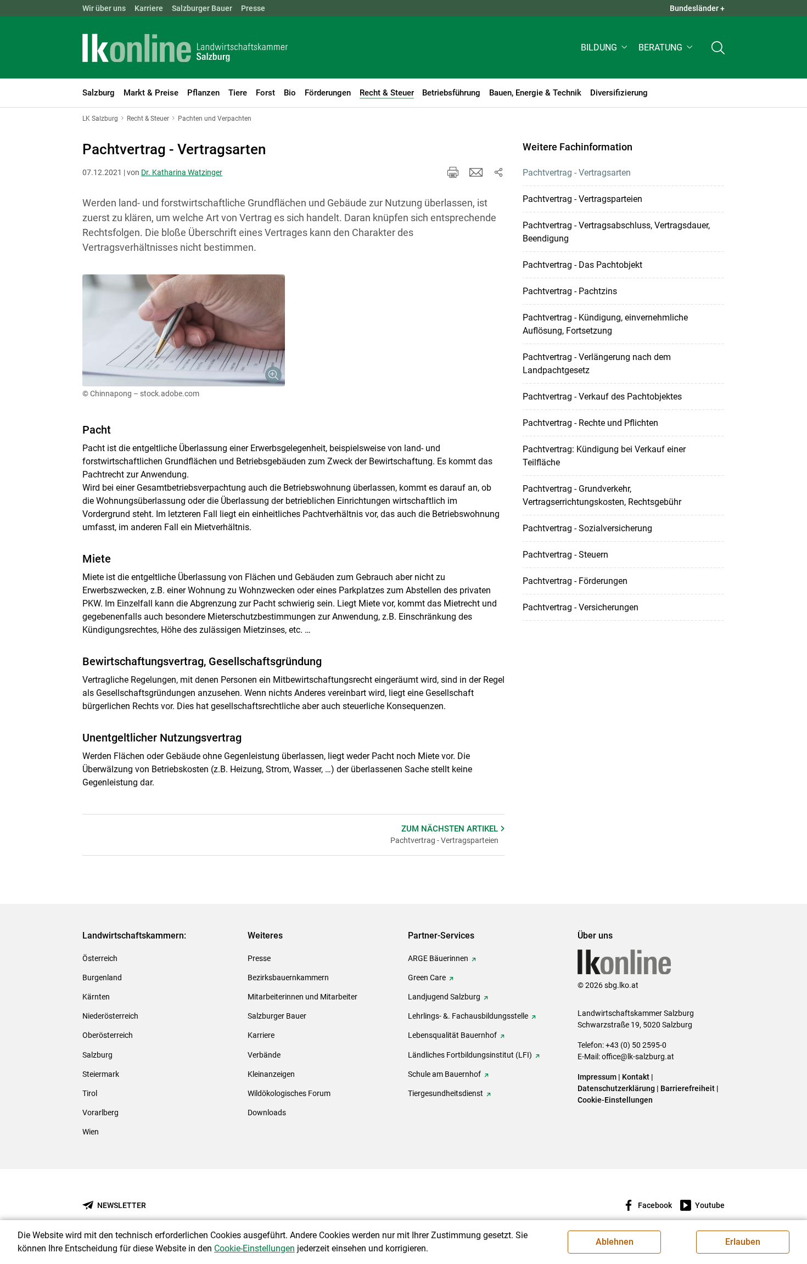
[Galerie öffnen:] (183, 330)
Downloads (267, 1112)
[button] (605, 47)
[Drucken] (452, 172)
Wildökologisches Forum (289, 1093)
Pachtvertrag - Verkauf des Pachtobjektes (602, 396)
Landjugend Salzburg (444, 996)
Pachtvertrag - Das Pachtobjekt (582, 265)
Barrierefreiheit (687, 1088)
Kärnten (96, 996)
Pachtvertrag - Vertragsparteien (582, 199)
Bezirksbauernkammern (288, 977)
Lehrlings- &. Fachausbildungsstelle (468, 1016)
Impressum (597, 1076)
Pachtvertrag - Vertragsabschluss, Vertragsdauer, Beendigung (616, 232)
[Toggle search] (718, 47)
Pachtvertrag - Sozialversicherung (587, 528)
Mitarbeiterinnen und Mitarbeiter (302, 996)
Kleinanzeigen (271, 1074)
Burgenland (102, 977)
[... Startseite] (185, 47)
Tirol (89, 1093)
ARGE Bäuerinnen (438, 958)
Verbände (264, 1054)
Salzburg (97, 1054)
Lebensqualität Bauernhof (452, 1035)
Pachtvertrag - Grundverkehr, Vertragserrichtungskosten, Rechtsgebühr (602, 495)
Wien (90, 1131)
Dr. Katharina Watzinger (181, 172)
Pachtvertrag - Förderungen (575, 581)
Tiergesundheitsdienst (445, 1093)
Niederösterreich (110, 1016)
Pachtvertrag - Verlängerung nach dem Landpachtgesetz (597, 363)
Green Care (427, 977)
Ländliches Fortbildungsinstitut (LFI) (470, 1054)
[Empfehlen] (476, 172)
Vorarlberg (100, 1112)
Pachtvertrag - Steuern (565, 554)
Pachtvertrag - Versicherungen (580, 607)
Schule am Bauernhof (444, 1074)
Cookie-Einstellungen (615, 1100)
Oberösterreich (107, 1035)
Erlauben (742, 1242)
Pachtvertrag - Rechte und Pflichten (590, 423)
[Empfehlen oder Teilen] (498, 172)
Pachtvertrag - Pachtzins (570, 291)
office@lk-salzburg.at (638, 1056)
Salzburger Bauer (202, 8)
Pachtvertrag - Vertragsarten (577, 172)
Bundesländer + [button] (697, 8)
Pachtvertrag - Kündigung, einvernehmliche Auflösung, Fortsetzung (605, 324)
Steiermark (100, 1074)
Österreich (99, 958)
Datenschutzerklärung (617, 1088)
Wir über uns (104, 8)
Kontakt (635, 1076)
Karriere (148, 8)
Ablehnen (615, 1242)
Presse (253, 8)
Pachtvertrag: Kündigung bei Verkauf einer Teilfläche (604, 456)
